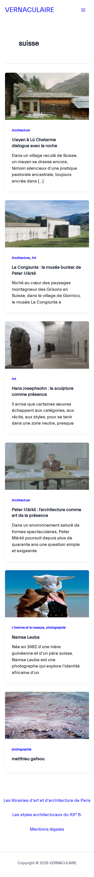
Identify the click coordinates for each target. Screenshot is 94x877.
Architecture (21, 130)
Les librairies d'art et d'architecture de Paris (47, 800)
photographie (56, 627)
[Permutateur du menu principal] (83, 10)
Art (34, 258)
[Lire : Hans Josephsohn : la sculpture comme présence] (47, 344)
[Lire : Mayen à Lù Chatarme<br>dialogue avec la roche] (47, 96)
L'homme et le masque (28, 627)
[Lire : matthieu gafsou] (47, 715)
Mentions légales (47, 829)
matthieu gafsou (28, 758)
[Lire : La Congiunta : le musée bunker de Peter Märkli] (47, 223)
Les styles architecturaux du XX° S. (47, 814)
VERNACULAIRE (29, 10)
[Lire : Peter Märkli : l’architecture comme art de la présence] (47, 466)
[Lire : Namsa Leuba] (47, 593)
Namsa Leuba (26, 637)
